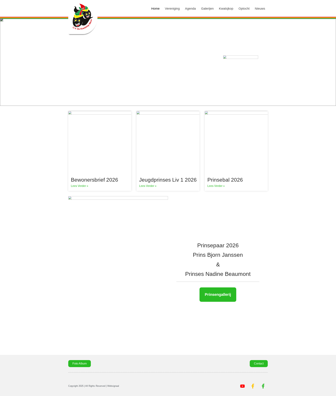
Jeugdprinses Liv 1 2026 (168, 180)
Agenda (190, 8)
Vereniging (172, 8)
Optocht (244, 8)
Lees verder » (79, 186)
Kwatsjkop (226, 8)
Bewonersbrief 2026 (94, 180)
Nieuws (260, 8)
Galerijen (207, 8)
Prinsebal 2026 (225, 180)
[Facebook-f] (252, 386)
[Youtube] (242, 386)
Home (155, 8)
